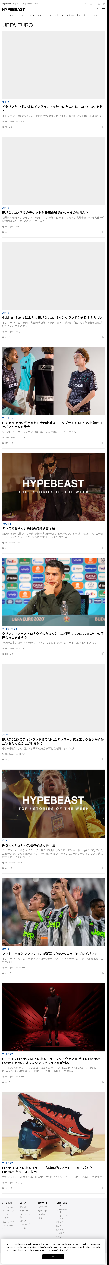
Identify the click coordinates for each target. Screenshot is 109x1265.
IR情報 (59, 1225)
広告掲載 (60, 1229)
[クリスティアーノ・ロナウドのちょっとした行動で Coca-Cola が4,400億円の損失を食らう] (53, 592)
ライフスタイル (67, 15)
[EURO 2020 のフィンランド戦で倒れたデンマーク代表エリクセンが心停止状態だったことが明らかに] (53, 698)
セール (23, 1228)
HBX (40, 1217)
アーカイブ (25, 1224)
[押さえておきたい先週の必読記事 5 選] (53, 487)
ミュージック (53, 15)
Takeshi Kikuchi (11, 437)
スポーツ (6, 102)
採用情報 (60, 1222)
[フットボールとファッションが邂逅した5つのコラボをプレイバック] (53, 912)
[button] (59, 126)
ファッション (7, 15)
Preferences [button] (62, 1250)
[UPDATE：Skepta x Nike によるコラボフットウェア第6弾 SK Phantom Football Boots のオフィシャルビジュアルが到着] (53, 1017)
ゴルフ (23, 1220)
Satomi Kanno (10, 542)
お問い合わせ (62, 1236)
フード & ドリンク (9, 629)
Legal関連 (60, 1233)
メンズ (23, 1206)
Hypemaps (42, 1210)
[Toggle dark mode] (98, 9)
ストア (96, 15)
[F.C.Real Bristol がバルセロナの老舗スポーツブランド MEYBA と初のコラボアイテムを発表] (53, 381)
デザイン (41, 15)
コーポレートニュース (62, 1217)
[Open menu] (103, 9)
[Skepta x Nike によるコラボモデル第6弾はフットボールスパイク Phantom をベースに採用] (53, 1126)
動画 (78, 15)
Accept (53, 1257)
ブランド (87, 15)
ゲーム (5, 840)
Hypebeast (42, 1206)
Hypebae (42, 1214)
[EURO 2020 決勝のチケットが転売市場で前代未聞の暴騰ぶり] (53, 171)
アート (32, 15)
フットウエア (21, 15)
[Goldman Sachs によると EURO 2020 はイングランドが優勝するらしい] (53, 276)
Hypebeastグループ (61, 1210)
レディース (25, 1210)
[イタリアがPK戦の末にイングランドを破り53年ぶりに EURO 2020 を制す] (53, 65)
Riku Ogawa (9, 121)
